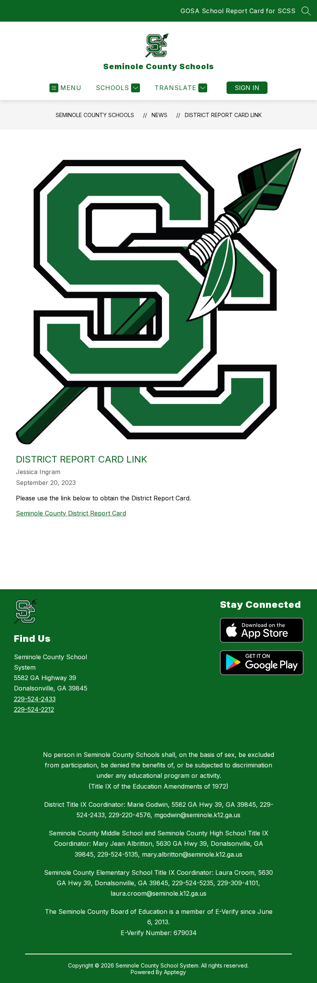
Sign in (247, 88)
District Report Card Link (223, 115)
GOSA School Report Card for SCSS (238, 11)
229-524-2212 (34, 709)
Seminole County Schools (95, 115)
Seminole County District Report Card (71, 513)
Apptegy (175, 972)
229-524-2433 (35, 699)
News (159, 115)
